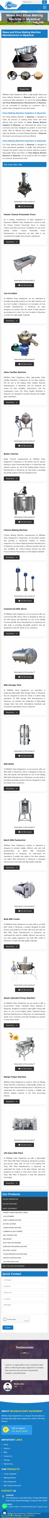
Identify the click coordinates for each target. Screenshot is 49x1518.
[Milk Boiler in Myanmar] (24, 734)
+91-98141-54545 (19, 1431)
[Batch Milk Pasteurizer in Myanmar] (24, 810)
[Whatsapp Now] (4, 1506)
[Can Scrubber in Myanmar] (24, 264)
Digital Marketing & (8, 1517)
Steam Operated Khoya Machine (15, 1254)
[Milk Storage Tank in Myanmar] (24, 655)
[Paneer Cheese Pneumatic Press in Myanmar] (24, 185)
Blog (5, 1452)
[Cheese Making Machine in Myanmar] (24, 500)
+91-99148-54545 (26, 1507)
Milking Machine (10, 1204)
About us (7, 1448)
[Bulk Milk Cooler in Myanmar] (24, 889)
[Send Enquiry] (4, 1513)
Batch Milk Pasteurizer (12, 1243)
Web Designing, (29, 1515)
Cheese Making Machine (12, 1228)
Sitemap (7, 1460)
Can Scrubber (8, 1216)
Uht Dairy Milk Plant (11, 1261)
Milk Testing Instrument (14, 1266)
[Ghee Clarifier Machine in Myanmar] (24, 343)
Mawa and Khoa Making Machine (15, 1246)
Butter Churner (9, 1224)
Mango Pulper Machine (12, 1258)
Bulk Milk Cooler (9, 1250)
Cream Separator (10, 1199)
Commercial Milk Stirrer (12, 1231)
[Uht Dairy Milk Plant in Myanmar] (24, 1123)
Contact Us (8, 1456)
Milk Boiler (7, 1239)
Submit (7, 1327)
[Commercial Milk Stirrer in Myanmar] (24, 579)
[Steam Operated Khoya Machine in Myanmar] (24, 968)
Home (6, 1444)
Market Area (8, 1464)
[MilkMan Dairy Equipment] (11, 6)
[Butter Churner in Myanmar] (24, 424)
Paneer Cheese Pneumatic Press (15, 1212)
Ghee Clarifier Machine (12, 1220)
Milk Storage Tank (10, 1235)
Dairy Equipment (10, 1208)
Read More (10, 242)
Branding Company (22, 1517)
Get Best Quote (26, 206)
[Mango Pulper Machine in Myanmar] (24, 1047)
